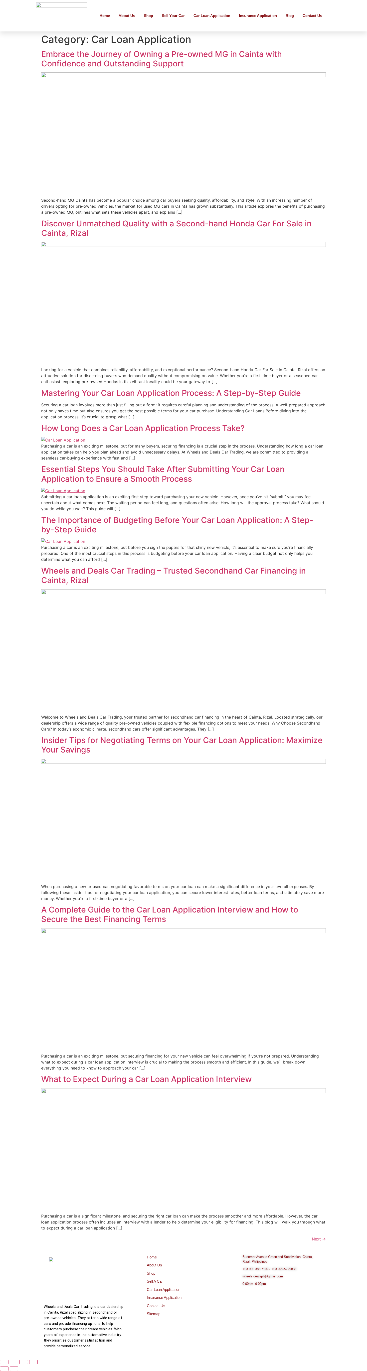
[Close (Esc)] (33, 1362)
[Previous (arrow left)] (4, 1369)
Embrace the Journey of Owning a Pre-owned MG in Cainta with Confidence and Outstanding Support (161, 58)
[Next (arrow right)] (14, 1369)
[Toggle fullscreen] (14, 1362)
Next (319, 1238)
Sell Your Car (173, 15)
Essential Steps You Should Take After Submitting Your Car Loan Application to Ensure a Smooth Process (163, 473)
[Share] (23, 1362)
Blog (290, 15)
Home (105, 15)
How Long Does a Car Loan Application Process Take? (143, 428)
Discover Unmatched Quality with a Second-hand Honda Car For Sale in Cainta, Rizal (176, 228)
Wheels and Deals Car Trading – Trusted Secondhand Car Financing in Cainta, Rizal (173, 575)
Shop (148, 15)
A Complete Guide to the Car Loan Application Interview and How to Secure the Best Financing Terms (169, 914)
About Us (127, 15)
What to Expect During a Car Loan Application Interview (146, 1079)
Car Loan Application (211, 15)
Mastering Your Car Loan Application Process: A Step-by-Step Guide (171, 393)
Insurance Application (258, 15)
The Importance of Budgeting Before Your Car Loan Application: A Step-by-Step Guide (177, 524)
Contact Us (312, 15)
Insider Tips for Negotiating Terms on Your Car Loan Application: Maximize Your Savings (182, 745)
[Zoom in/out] (4, 1362)
